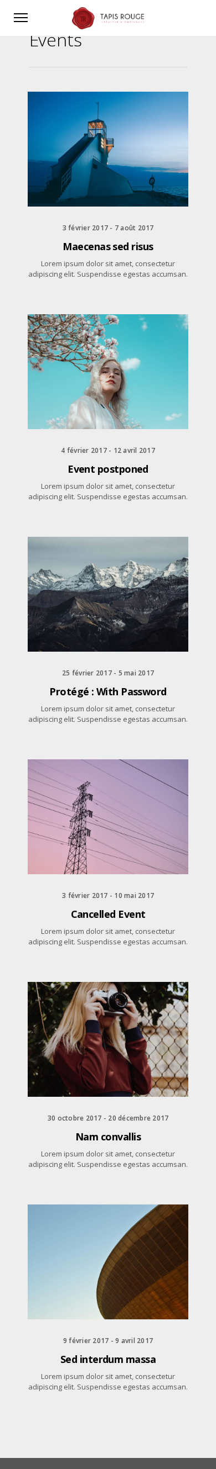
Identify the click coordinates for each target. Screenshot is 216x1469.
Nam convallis (108, 1136)
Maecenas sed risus (108, 246)
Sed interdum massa (108, 1359)
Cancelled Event (108, 914)
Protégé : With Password (108, 691)
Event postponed (108, 468)
